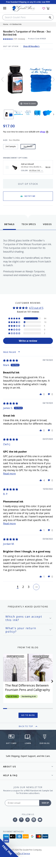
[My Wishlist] (43, 8)
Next (53, 114)
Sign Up (45, 803)
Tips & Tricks (12, 696)
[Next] (53, 79)
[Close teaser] (18, 853)
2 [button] (23, 587)
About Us (9, 766)
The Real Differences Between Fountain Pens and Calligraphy (27, 687)
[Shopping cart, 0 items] (50, 8)
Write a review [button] (28, 340)
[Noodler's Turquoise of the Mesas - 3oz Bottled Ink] (9, 114)
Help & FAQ (10, 775)
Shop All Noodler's (31, 46)
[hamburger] (4, 8)
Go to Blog (28, 715)
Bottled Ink (16, 24)
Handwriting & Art (29, 696)
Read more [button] (9, 473)
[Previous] (2, 79)
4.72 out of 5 (36, 308)
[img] (10, 360)
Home (5, 24)
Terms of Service (22, 853)
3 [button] (28, 587)
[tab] (9, 226)
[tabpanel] (28, 261)
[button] (14, 318)
